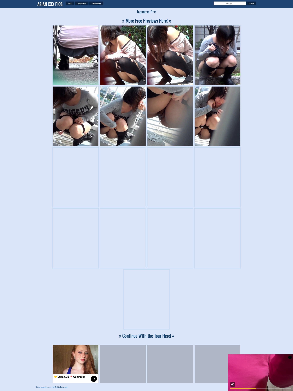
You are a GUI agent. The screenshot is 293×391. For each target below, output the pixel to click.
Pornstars (96, 3)
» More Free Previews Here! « (146, 20)
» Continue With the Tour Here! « (146, 335)
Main (70, 3)
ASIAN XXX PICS (50, 4)
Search (251, 3)
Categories (81, 3)
